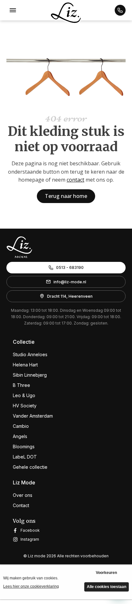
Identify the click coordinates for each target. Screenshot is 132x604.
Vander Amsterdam (33, 416)
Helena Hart (25, 364)
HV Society (25, 405)
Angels (20, 436)
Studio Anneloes (30, 354)
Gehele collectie (30, 467)
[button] (120, 10)
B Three (21, 385)
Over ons (22, 495)
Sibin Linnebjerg (30, 375)
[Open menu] (12, 10)
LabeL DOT (25, 456)
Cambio (21, 426)
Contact (21, 505)
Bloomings (24, 446)
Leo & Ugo (24, 395)
